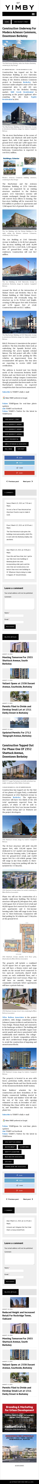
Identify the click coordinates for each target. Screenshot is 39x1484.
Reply (8, 506)
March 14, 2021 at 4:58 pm (20, 550)
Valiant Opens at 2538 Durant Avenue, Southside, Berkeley (18, 685)
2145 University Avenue (13, 434)
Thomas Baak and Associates (15, 1167)
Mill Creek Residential (22, 92)
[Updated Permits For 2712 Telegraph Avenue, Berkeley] (19, 726)
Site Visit (21, 449)
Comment (7, 597)
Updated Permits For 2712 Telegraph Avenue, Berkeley (16, 734)
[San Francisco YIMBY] (19, 6)
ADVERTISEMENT (19, 1465)
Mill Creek (8, 449)
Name (6, 613)
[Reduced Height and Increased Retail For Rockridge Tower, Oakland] (19, 1306)
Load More (19, 1473)
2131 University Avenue (13, 429)
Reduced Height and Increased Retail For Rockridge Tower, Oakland (18, 1315)
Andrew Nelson (9, 69)
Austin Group (10, 1147)
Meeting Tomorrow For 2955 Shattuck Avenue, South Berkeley (17, 660)
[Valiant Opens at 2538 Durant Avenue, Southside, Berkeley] (19, 677)
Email (6, 619)
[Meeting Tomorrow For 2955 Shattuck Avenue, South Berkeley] (19, 651)
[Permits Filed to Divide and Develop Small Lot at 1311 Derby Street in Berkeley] (19, 700)
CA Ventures (24, 1147)
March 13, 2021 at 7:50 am (21, 503)
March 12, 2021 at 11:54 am (20, 1221)
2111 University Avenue (13, 424)
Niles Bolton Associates (13, 1017)
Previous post (14, 481)
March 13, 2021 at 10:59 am (21, 525)
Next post (27, 481)
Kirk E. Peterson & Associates (16, 444)
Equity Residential (12, 439)
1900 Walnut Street (12, 419)
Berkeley (27, 82)
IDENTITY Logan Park (12, 1152)
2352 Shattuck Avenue (13, 1142)
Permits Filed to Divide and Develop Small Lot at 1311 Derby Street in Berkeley (16, 709)
